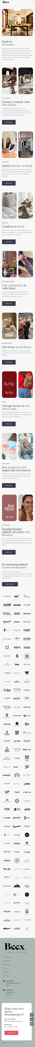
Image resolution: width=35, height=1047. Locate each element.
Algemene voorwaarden (6, 1042)
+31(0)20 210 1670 (12, 1027)
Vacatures (7, 972)
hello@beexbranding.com (14, 1021)
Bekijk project (8, 122)
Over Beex (7, 957)
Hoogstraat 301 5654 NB (10, 992)
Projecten (6, 961)
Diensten (6, 965)
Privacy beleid (15, 1042)
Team (5, 968)
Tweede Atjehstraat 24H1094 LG (13, 983)
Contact (6, 976)
